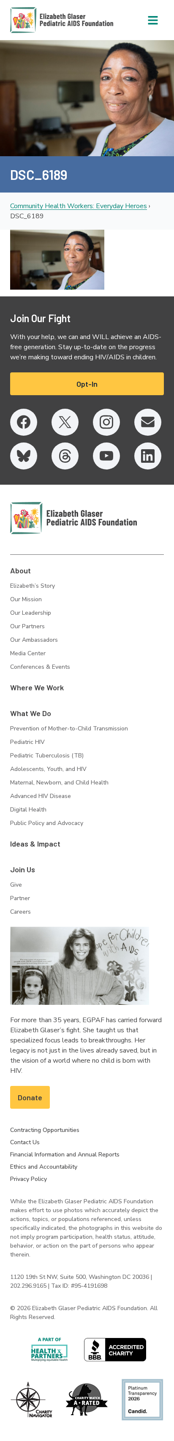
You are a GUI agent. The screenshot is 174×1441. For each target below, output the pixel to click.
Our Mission (26, 599)
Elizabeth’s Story (32, 586)
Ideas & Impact (35, 843)
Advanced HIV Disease (40, 796)
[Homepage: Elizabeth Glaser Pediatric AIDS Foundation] (39, 20)
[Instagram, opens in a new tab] (106, 422)
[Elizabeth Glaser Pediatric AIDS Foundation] (73, 518)
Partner (20, 898)
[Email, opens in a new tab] (147, 422)
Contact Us (25, 1142)
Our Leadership (30, 613)
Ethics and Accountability (43, 1167)
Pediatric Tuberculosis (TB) (47, 756)
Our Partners (27, 626)
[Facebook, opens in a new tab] (23, 422)
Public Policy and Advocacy (46, 823)
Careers (20, 912)
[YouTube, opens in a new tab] (106, 455)
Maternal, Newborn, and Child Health (59, 783)
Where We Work (37, 687)
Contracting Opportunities (44, 1130)
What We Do (30, 713)
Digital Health (28, 810)
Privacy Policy (28, 1179)
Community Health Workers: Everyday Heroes (78, 206)
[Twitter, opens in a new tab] (65, 422)
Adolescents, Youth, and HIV (48, 769)
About (20, 570)
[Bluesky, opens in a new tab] (23, 455)
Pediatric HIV (27, 742)
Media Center (28, 653)
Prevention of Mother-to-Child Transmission (69, 729)
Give (16, 885)
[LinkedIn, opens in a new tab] (147, 455)
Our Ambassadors (34, 640)
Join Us (22, 869)
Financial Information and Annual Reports (65, 1155)
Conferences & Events (40, 667)
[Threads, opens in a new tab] (65, 455)
